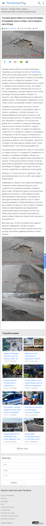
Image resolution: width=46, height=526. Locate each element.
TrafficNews (36, 72)
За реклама (4, 501)
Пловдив (12, 9)
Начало (5, 9)
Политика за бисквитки (8, 519)
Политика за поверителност (10, 516)
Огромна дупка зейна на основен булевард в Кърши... (19, 11)
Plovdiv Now (12, 28)
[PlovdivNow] (38, 523)
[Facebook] (4, 62)
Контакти (4, 498)
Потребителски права (8, 513)
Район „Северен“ (22, 9)
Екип (2, 504)
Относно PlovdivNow (7, 495)
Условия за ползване (7, 507)
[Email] (21, 62)
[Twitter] (10, 62)
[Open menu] (3, 3)
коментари (6, 458)
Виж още (23, 448)
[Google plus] (16, 62)
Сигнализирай (5, 510)
